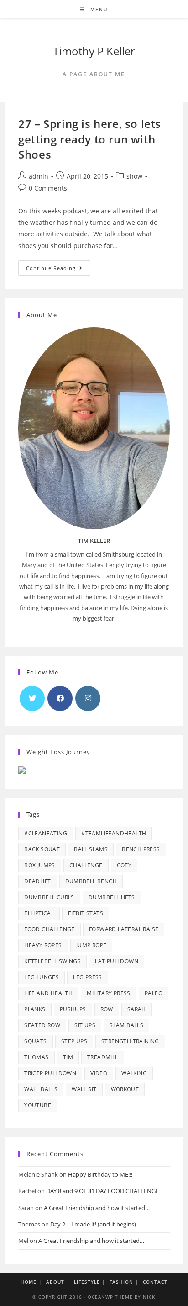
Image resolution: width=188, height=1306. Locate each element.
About (55, 1282)
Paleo (153, 993)
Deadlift (37, 881)
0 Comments (48, 188)
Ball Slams (91, 849)
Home (29, 1282)
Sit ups (84, 1025)
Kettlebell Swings (52, 961)
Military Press (109, 993)
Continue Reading (58, 270)
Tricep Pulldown (50, 1073)
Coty (124, 865)
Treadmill (102, 1057)
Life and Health (48, 993)
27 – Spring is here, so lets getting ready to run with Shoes (89, 139)
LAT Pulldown (116, 961)
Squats (35, 1041)
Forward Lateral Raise (123, 929)
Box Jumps (39, 865)
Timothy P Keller (94, 50)
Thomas (36, 1057)
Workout (125, 1089)
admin (38, 176)
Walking (134, 1073)
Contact (155, 1282)
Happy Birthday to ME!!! (100, 1174)
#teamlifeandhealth (113, 833)
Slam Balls (126, 1025)
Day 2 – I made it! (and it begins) (93, 1224)
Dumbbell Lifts (112, 897)
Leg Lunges (41, 977)
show (134, 176)
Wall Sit (84, 1089)
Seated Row (42, 1025)
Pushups (73, 1009)
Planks (34, 1009)
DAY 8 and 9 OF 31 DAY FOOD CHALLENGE (102, 1191)
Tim (68, 1057)
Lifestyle (87, 1282)
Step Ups (74, 1041)
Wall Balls (40, 1089)
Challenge (86, 865)
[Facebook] (60, 698)
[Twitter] (32, 698)
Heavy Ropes (43, 945)
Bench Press (141, 849)
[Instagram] (87, 698)
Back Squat (42, 849)
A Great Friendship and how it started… (97, 1208)
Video (98, 1073)
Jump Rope (91, 945)
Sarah (136, 1009)
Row (106, 1009)
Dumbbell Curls (49, 897)
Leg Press (87, 977)
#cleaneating (45, 833)
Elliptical (39, 913)
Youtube (37, 1105)
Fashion (121, 1282)
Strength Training (130, 1041)
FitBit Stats (85, 913)
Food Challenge (49, 929)
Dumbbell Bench (91, 881)
